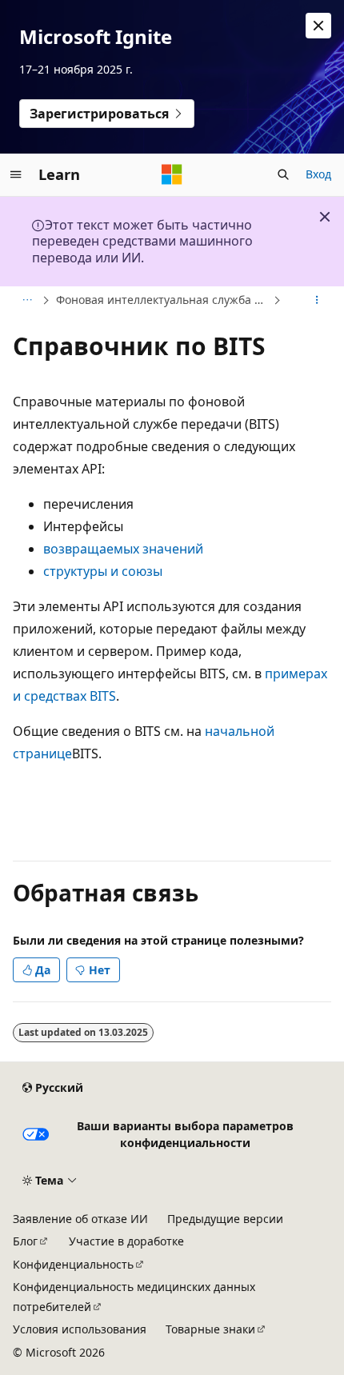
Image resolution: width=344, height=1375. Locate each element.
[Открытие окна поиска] (283, 174)
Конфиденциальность (73, 1264)
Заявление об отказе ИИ (80, 1218)
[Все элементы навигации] (27, 301)
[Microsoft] (172, 174)
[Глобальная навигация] (16, 174)
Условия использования (79, 1329)
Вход (318, 174)
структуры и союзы (102, 571)
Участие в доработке (126, 1241)
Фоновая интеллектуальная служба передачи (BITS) (163, 299)
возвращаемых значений (123, 549)
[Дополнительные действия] (317, 301)
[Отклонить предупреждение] (318, 25)
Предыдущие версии (225, 1218)
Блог (25, 1241)
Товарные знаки (210, 1329)
